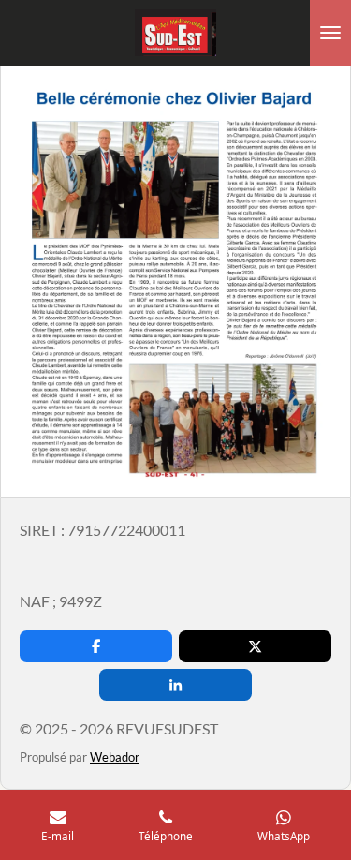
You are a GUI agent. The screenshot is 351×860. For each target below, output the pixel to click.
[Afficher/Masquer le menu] (330, 33)
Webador (114, 756)
